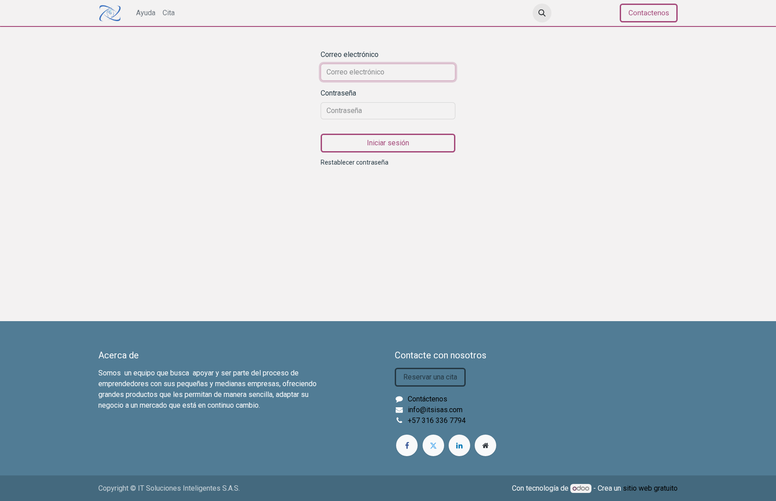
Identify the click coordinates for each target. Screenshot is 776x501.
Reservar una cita (430, 377)
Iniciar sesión (587, 13)
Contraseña (338, 93)
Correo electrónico (350, 54)
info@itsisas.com (435, 409)
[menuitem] (145, 13)
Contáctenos (427, 399)
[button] (542, 13)
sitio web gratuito (650, 488)
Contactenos (648, 13)
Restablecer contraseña (354, 162)
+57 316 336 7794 (437, 420)
